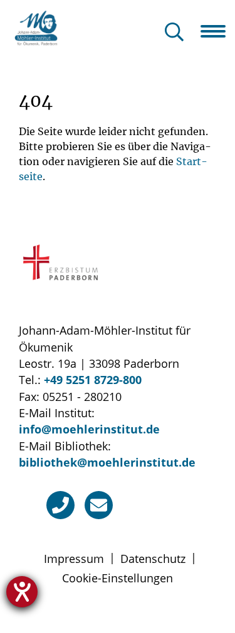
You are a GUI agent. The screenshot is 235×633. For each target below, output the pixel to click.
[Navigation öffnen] (218, 31)
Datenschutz (152, 558)
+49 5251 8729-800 (93, 379)
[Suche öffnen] (174, 33)
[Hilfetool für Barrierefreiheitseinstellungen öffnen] (22, 591)
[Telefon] (60, 505)
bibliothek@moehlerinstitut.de (107, 462)
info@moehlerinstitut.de (89, 429)
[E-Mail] (99, 505)
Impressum (74, 558)
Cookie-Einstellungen (117, 577)
